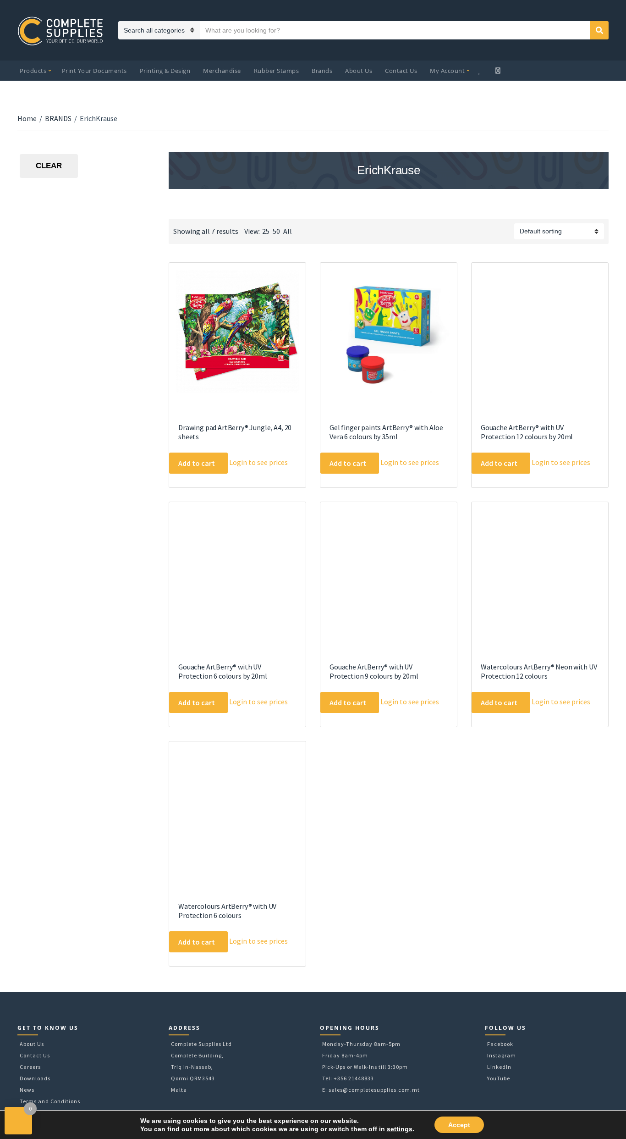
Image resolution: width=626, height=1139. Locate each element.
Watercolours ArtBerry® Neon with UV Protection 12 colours (539, 671)
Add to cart (196, 463)
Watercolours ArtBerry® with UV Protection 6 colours (227, 910)
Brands (322, 70)
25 (265, 231)
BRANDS (58, 118)
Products (33, 70)
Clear (49, 165)
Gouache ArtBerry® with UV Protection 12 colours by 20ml (527, 432)
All (287, 231)
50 (276, 231)
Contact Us (401, 70)
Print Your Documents (94, 70)
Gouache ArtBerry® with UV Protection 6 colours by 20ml (222, 671)
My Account (447, 70)
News (27, 1089)
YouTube (498, 1078)
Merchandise (222, 70)
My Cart (498, 71)
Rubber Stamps (276, 70)
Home (27, 118)
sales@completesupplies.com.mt (374, 1089)
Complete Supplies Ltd (201, 1043)
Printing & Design (165, 70)
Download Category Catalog (177, 211)
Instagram (501, 1055)
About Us (358, 70)
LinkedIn (499, 1066)
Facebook (500, 1043)
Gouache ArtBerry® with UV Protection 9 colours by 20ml (373, 671)
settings (399, 1129)
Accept (459, 1124)
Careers (30, 1066)
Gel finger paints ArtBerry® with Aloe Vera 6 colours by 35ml (386, 432)
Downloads (35, 1078)
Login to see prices (258, 462)
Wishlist (480, 71)
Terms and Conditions (50, 1101)
